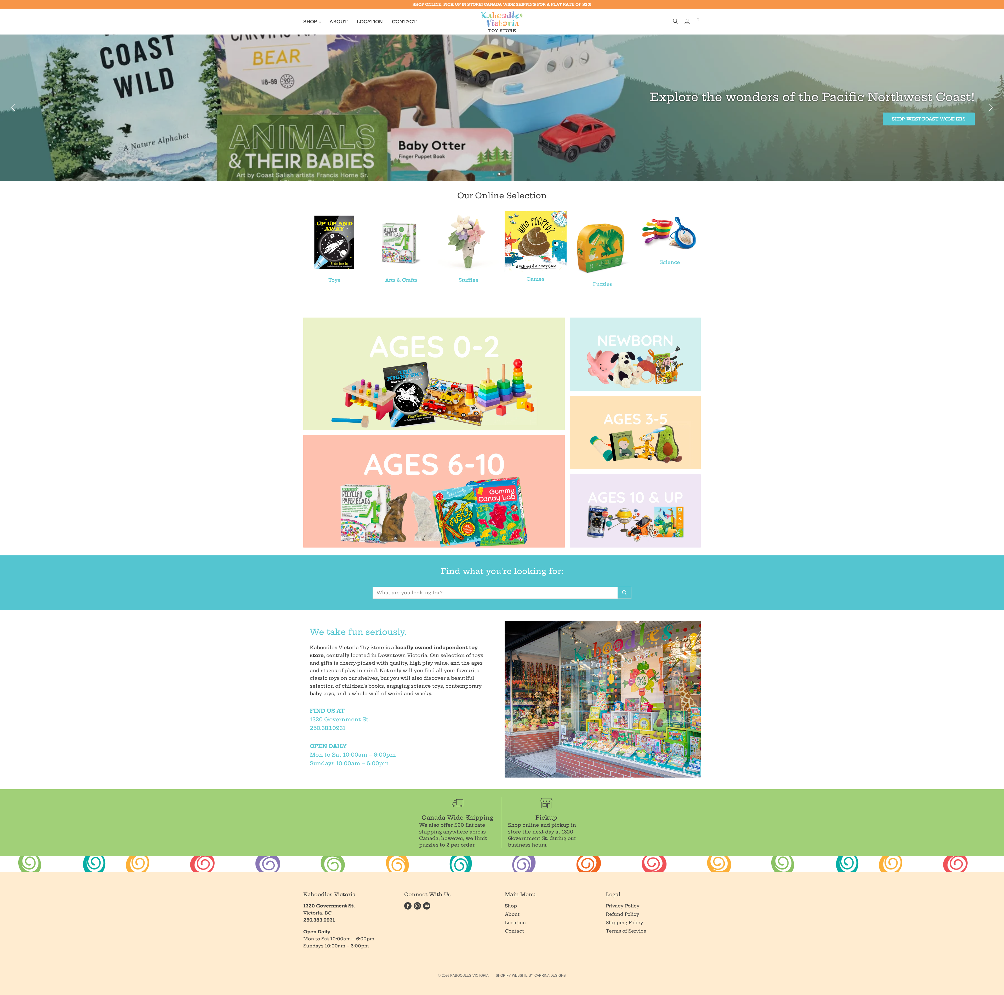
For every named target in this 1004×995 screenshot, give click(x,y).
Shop (310, 21)
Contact (404, 21)
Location (370, 21)
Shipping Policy (624, 922)
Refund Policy (622, 914)
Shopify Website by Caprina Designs (531, 975)
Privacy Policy (623, 905)
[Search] (624, 593)
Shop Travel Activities (71, 119)
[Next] (989, 107)
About (338, 21)
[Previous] (14, 107)
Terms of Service (626, 931)
